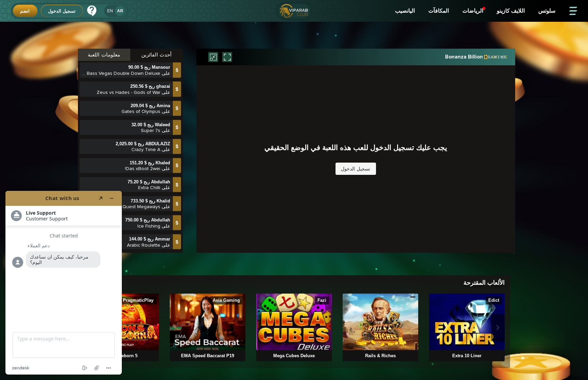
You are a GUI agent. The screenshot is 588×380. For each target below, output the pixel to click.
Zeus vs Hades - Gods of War (128, 75)
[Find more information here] (63, 282)
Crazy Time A (145, 132)
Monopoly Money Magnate (131, 247)
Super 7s (150, 113)
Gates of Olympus (140, 94)
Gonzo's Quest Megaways (131, 190)
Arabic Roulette (143, 228)
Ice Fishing (148, 209)
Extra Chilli (149, 170)
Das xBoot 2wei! (142, 151)
